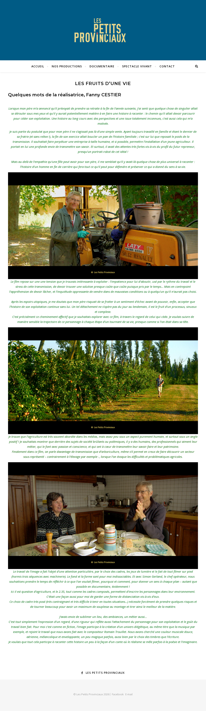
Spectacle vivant (137, 66)
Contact (167, 66)
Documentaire (102, 66)
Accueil (37, 66)
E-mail (129, 694)
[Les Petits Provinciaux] (103, 30)
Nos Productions (67, 66)
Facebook (118, 694)
